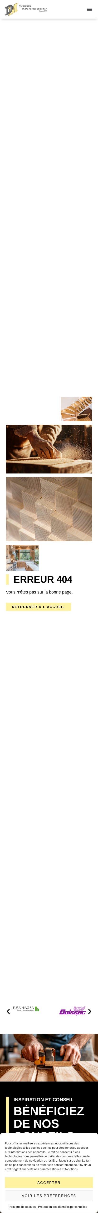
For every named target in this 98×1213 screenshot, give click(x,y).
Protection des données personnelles (62, 1206)
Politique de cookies (22, 1206)
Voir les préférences (49, 1196)
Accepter (49, 1183)
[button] (89, 9)
